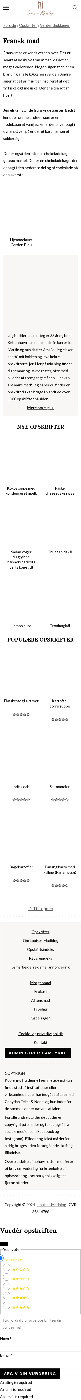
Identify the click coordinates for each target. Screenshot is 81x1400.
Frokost (40, 991)
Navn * (5, 1338)
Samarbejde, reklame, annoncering (41, 967)
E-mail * (6, 1355)
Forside (9, 25)
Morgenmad (40, 982)
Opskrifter (28, 25)
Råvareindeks (40, 958)
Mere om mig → (40, 407)
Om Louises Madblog (40, 940)
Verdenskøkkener (55, 25)
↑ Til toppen (40, 908)
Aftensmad (40, 1000)
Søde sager (40, 1018)
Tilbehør (40, 1009)
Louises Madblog (51, 1204)
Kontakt (41, 1042)
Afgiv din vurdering (30, 1373)
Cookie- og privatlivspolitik (40, 1033)
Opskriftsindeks (40, 949)
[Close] (4, 1244)
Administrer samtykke (38, 1053)
